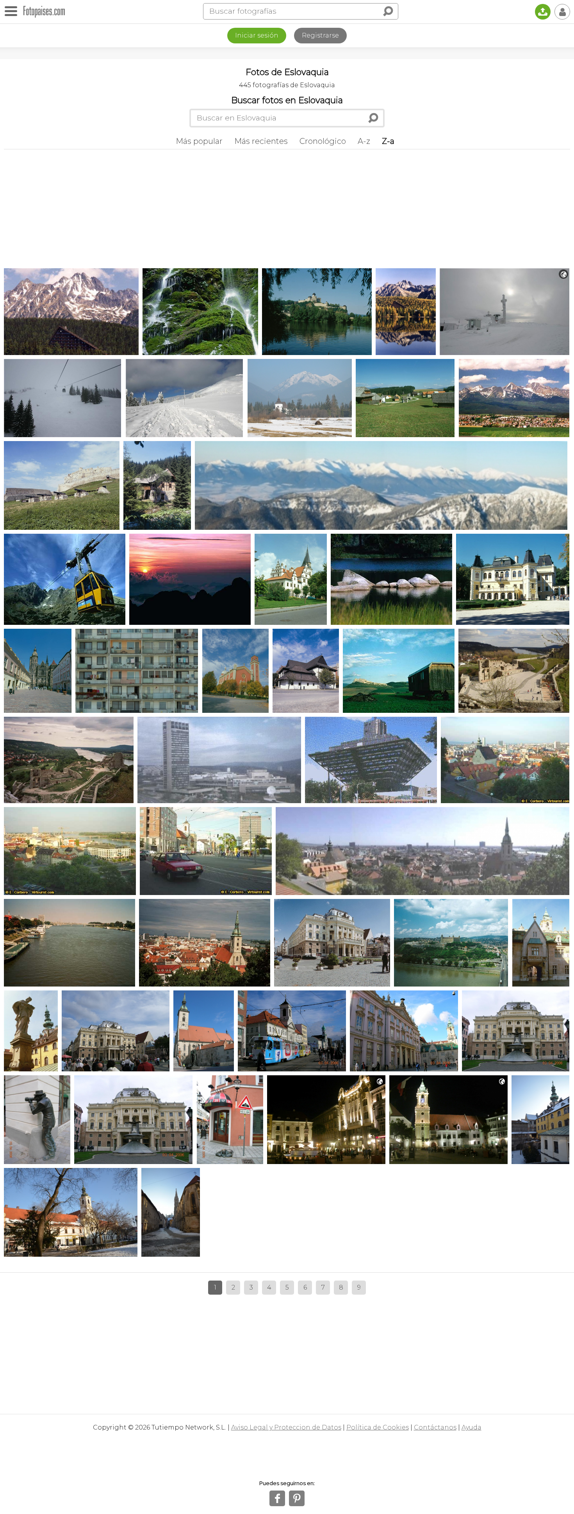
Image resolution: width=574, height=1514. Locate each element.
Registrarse (320, 35)
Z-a (388, 141)
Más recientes (261, 141)
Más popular (199, 141)
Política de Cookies (377, 1427)
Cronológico (322, 141)
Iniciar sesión (256, 35)
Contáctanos (435, 1427)
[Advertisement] (287, 207)
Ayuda (471, 1427)
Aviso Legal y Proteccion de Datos (286, 1427)
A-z (364, 141)
